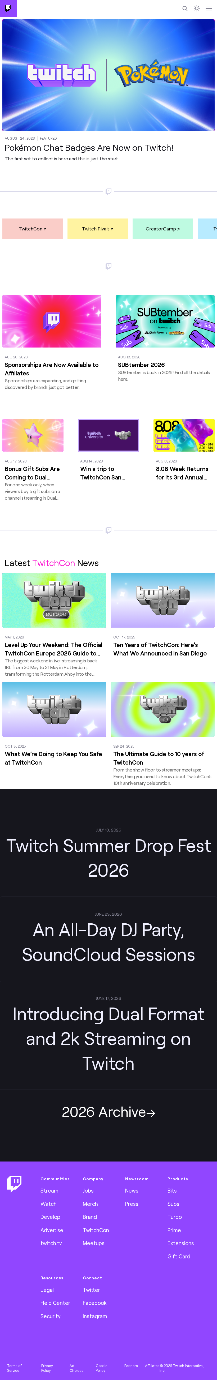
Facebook (95, 1303)
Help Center (55, 1303)
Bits (172, 1190)
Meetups (94, 1243)
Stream (49, 1190)
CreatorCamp (161, 229)
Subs (173, 1204)
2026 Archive (104, 1111)
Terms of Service (14, 1368)
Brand (90, 1217)
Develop (50, 1217)
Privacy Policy (47, 1368)
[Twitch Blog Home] (8, 8)
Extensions (181, 1243)
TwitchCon (30, 229)
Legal (47, 1290)
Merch (90, 1204)
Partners (131, 1366)
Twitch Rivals (96, 229)
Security (50, 1316)
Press (131, 1204)
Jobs (88, 1190)
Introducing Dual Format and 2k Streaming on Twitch (108, 1037)
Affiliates (152, 1366)
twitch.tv (51, 1243)
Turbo (175, 1217)
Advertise (51, 1230)
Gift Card (179, 1256)
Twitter (91, 1290)
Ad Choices (76, 1368)
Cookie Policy (101, 1368)
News (131, 1190)
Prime (174, 1230)
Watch (48, 1204)
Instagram (95, 1316)
